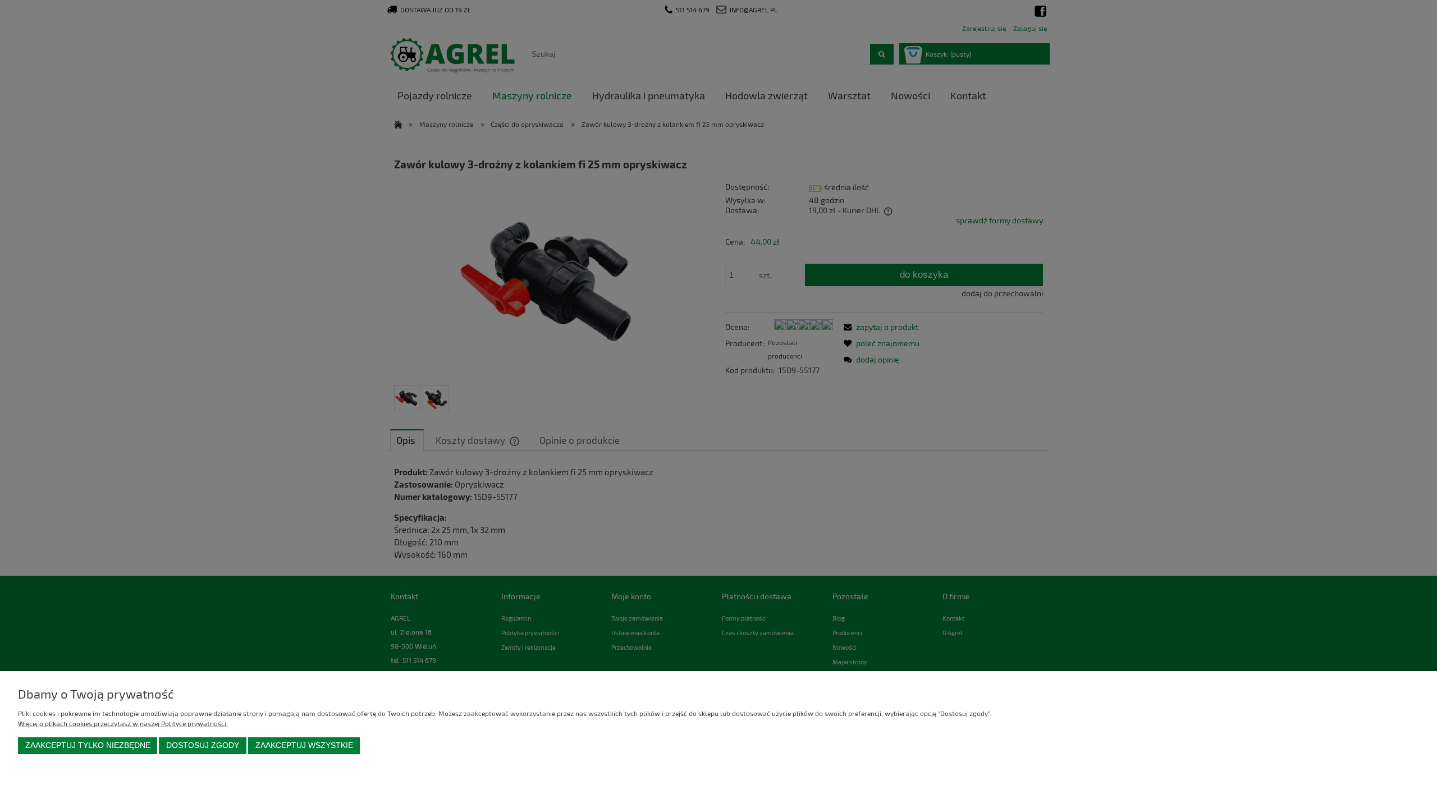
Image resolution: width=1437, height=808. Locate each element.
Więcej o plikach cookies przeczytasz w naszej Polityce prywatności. (123, 723)
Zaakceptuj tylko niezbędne (87, 745)
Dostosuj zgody (202, 745)
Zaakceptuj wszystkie (304, 745)
